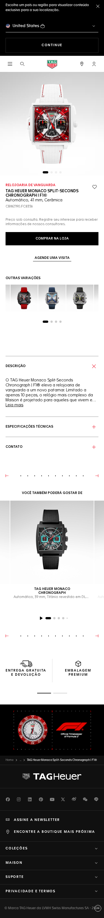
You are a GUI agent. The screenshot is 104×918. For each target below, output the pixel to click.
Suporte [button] (15, 877)
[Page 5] (67, 618)
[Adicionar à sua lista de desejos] (94, 187)
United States (25, 26)
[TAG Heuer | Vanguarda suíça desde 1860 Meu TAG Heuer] (52, 776)
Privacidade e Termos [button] (30, 891)
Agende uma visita (52, 258)
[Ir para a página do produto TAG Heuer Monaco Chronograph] (52, 542)
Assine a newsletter (37, 820)
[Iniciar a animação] (41, 618)
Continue (70, 45)
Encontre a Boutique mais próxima (54, 832)
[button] (94, 63)
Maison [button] (14, 863)
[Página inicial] (52, 64)
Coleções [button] (16, 848)
